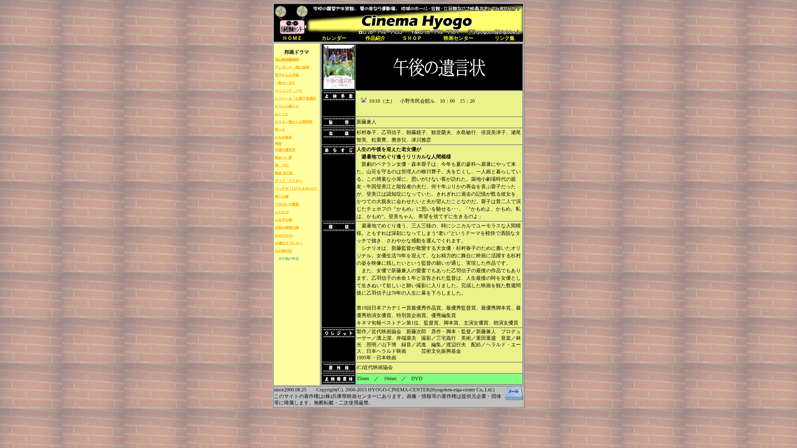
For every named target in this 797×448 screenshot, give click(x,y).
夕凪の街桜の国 (287, 227)
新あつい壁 (283, 157)
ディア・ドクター (288, 181)
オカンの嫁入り (287, 106)
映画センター (459, 38)
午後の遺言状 (285, 150)
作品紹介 (375, 38)
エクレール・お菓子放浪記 (295, 98)
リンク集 (505, 38)
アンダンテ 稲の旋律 (292, 67)
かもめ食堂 (283, 137)
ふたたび (282, 212)
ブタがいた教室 (287, 204)
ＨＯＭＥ (292, 38)
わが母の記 (283, 251)
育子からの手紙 (287, 75)
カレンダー (334, 38)
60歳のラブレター (289, 243)
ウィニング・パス (288, 90)
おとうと (282, 114)
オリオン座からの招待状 (294, 122)
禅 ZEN (282, 165)
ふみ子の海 (283, 220)
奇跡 (278, 143)
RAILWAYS (284, 235)
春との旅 (282, 196)
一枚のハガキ (285, 83)
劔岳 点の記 (284, 173)
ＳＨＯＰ (412, 38)
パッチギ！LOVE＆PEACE (296, 188)
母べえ (280, 129)
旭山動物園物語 (287, 59)
